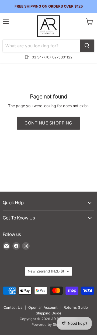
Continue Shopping (48, 123)
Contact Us (13, 307)
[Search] (87, 46)
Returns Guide (76, 307)
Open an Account (43, 307)
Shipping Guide (48, 313)
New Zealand (46, 271)
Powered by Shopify (48, 324)
